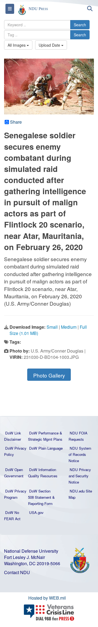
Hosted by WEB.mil (47, 598)
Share (16, 122)
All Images (17, 45)
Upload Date (50, 45)
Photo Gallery (49, 375)
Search (80, 24)
